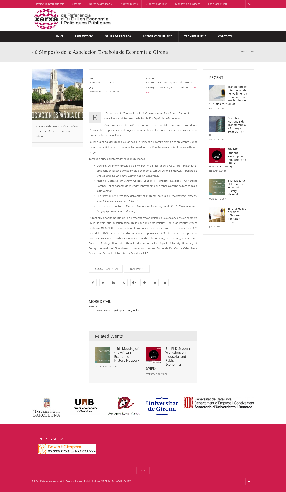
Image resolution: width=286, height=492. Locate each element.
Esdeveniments (129, 4)
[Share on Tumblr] (124, 282)
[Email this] (165, 282)
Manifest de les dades (187, 4)
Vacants (76, 4)
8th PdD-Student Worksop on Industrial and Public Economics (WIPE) (227, 157)
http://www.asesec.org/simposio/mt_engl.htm (115, 310)
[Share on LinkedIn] (113, 282)
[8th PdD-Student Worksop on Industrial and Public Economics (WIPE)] (217, 155)
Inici (59, 36)
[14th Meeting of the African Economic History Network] (217, 187)
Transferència (195, 36)
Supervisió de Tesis (156, 4)
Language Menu (217, 4)
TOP (143, 470)
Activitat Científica (158, 36)
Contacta (225, 36)
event (251, 51)
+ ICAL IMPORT (137, 268)
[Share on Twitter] (103, 282)
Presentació (84, 36)
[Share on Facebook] (93, 282)
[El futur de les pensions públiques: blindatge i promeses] (217, 214)
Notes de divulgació (100, 4)
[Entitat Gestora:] (67, 449)
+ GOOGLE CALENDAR (105, 268)
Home (243, 51)
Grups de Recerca (118, 36)
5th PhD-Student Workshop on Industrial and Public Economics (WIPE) (168, 358)
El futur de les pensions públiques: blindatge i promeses (237, 215)
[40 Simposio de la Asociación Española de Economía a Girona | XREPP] (72, 19)
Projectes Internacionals (50, 4)
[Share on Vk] (155, 282)
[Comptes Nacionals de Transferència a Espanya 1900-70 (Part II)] (217, 124)
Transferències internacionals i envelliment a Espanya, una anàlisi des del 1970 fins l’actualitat (228, 95)
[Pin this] (144, 282)
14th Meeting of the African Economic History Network (126, 354)
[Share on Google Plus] (134, 282)
